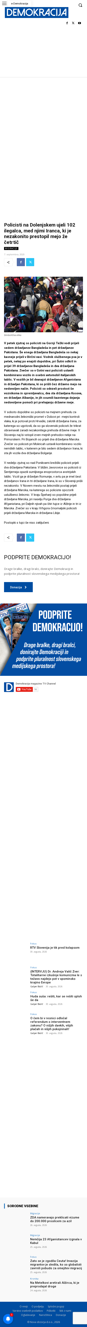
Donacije (61, 1315)
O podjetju (38, 1306)
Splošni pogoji (56, 1306)
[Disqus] (43, 771)
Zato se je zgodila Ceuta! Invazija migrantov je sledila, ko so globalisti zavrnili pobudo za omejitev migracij (56, 1264)
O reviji (24, 1306)
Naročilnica (45, 1315)
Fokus (33, 943)
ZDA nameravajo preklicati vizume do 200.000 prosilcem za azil (54, 1219)
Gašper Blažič (36, 986)
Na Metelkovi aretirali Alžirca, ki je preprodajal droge (54, 1284)
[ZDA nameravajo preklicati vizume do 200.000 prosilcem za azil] (16, 1221)
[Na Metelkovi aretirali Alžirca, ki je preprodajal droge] (16, 1286)
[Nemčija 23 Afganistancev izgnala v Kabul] (16, 1243)
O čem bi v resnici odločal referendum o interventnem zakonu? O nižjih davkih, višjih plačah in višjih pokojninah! (51, 1023)
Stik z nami (65, 1310)
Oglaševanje (28, 1315)
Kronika (34, 1278)
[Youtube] (79, 23)
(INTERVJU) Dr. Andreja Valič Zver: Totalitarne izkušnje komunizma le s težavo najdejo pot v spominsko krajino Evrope (56, 977)
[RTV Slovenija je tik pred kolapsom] (16, 951)
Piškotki (51, 1310)
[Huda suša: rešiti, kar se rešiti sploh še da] (16, 1000)
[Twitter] (73, 23)
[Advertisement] (43, 122)
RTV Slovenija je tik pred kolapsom (55, 947)
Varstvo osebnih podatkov (28, 1310)
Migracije (11, 248)
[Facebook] (67, 23)
